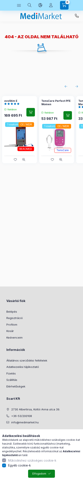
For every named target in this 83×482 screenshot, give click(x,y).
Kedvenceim (14, 337)
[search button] (29, 5)
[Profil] (51, 5)
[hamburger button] (19, 5)
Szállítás (11, 379)
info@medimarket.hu (25, 422)
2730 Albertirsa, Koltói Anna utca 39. (35, 409)
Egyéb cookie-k (19, 465)
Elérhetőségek (15, 386)
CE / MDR (26, 124)
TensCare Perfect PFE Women (56, 102)
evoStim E (10, 100)
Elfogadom (39, 473)
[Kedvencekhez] (15, 159)
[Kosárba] (30, 112)
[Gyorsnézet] (24, 159)
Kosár (10, 331)
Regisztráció (14, 318)
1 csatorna (13, 124)
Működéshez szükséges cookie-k (32, 460)
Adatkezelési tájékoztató (22, 367)
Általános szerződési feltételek (26, 360)
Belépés (11, 311)
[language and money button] (40, 5)
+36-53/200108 (77, 16)
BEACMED (25, 148)
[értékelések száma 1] (12, 104)
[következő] (76, 86)
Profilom (11, 324)
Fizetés (11, 373)
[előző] (66, 86)
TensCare (62, 150)
